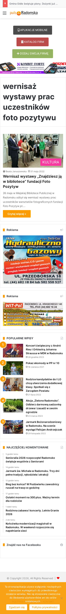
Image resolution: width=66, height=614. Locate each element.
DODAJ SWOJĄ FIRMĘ (33, 53)
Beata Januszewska (16, 171)
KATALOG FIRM (33, 42)
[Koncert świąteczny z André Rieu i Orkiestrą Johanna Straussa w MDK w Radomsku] (13, 350)
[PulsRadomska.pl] (23, 13)
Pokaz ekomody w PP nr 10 (42, 363)
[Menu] (4, 14)
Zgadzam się (17, 607)
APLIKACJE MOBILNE (33, 30)
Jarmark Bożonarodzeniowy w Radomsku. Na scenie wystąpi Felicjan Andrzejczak (44, 425)
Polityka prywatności (44, 607)
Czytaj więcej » (17, 213)
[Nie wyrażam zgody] (61, 598)
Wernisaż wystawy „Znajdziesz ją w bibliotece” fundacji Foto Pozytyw (32, 181)
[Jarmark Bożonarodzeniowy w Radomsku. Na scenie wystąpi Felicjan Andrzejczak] (13, 427)
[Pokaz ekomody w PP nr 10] (13, 368)
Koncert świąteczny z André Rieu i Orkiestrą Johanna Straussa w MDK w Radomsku (44, 349)
